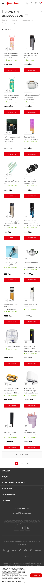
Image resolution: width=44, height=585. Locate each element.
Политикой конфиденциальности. (13, 571)
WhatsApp (27, 528)
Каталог (6, 471)
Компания (7, 488)
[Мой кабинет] (36, 4)
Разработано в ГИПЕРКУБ (22, 557)
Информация (8, 494)
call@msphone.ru (23, 513)
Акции (5, 477)
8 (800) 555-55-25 (22, 508)
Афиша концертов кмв (13, 482)
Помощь (6, 500)
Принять (36, 575)
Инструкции (6, 583)
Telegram (22, 528)
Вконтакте (16, 528)
